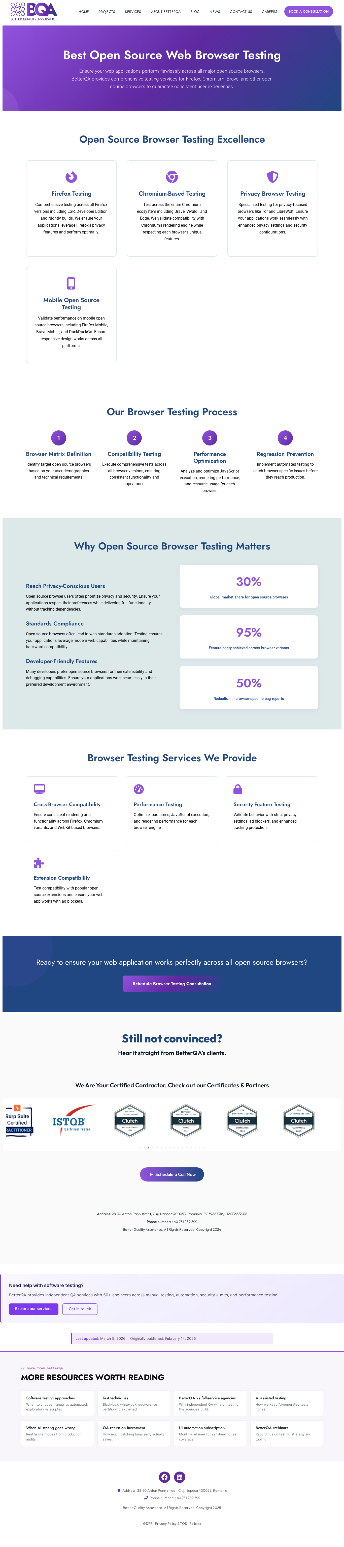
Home (84, 11)
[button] (140, 1147)
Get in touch (80, 1308)
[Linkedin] (179, 1477)
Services (133, 11)
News (215, 11)
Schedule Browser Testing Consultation (172, 983)
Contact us (241, 11)
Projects (107, 11)
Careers (269, 11)
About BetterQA (166, 11)
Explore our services (33, 1308)
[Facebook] (164, 1477)
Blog (195, 11)
